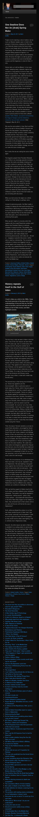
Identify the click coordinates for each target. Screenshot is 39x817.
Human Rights (14, 265)
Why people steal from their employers (17, 619)
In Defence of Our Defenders (14, 682)
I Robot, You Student (11, 634)
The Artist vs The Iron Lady (13, 674)
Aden (30, 592)
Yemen (27, 265)
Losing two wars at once (12, 805)
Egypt (30, 267)
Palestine (21, 265)
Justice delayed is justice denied (15, 699)
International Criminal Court (13, 270)
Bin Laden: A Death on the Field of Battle (17, 786)
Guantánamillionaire (11, 697)
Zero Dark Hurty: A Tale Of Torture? (16, 636)
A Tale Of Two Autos (11, 625)
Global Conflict (15, 592)
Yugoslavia (13, 275)
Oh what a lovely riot (11, 695)
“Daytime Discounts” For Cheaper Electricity (19, 628)
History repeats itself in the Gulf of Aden (14, 287)
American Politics (16, 263)
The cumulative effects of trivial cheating (17, 784)
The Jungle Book (10, 670)
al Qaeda (15, 594)
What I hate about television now (15, 678)
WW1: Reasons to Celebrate (13, 623)
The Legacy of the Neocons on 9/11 (16, 647)
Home (7, 11)
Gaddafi (7, 268)
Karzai (23, 594)
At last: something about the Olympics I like (18, 758)
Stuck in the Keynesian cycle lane (15, 663)
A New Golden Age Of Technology (15, 613)
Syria (22, 274)
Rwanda (7, 274)
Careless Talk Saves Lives (13, 621)
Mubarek (16, 272)
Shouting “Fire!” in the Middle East (16, 644)
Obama (21, 272)
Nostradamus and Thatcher (13, 630)
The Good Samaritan (11, 611)
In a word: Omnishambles (13, 615)
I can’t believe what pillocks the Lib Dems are (19, 672)
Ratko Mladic (27, 272)
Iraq (25, 270)
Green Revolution (15, 268)
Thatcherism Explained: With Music (16, 632)
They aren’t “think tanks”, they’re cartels (17, 651)
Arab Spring (8, 267)
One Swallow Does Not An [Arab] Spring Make (15, 27)
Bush (27, 267)
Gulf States (24, 268)
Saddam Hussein (15, 274)
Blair (23, 267)
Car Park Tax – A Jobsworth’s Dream (16, 815)
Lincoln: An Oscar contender (14, 638)
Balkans (19, 267)
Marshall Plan (9, 272)
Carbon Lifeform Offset (12, 657)
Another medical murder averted (15, 685)
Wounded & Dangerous (12, 609)
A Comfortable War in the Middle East (16, 811)
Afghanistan (8, 594)
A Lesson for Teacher (11, 743)
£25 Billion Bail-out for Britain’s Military (17, 741)
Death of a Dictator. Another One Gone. (17, 680)
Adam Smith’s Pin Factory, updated (16, 649)
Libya (28, 270)
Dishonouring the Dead (12, 714)
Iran (23, 270)
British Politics (25, 263)
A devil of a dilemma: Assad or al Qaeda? (18, 617)
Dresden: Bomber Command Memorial (17, 813)
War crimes (27, 274)
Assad (14, 267)
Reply (12, 596)
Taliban (27, 594)
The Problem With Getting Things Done (17, 676)
